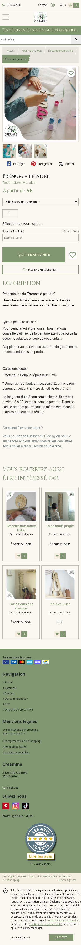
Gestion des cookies (14, 747)
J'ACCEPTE (61, 937)
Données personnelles (15, 752)
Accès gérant (68, 880)
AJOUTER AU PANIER (34, 254)
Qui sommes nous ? (16, 698)
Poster (69, 164)
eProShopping (10, 880)
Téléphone (11, 787)
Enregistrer (44, 164)
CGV (7, 704)
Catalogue (10, 688)
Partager (18, 164)
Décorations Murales (18, 182)
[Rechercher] (76, 39)
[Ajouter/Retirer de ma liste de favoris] (73, 255)
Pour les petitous (32, 51)
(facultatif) (40, 231)
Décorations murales (60, 51)
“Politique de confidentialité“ (45, 924)
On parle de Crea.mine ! (18, 709)
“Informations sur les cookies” (61, 920)
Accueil (11, 51)
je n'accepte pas (20, 937)
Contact (42, 5)
